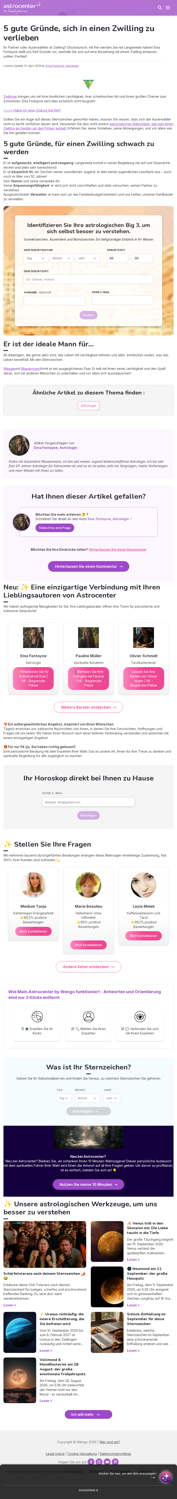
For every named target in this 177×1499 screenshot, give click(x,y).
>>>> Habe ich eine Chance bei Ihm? (32, 110)
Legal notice (55, 1454)
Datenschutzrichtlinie (115, 1454)
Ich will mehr (82, 1414)
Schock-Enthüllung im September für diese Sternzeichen (146, 1319)
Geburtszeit (116, 250)
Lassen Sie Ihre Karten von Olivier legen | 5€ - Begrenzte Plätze (143, 678)
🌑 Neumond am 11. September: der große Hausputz (147, 1273)
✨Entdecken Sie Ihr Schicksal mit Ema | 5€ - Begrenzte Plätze (33, 678)
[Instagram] (99, 1461)
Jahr (107, 1090)
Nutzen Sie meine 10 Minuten (86, 1184)
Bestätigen (88, 815)
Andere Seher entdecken (86, 966)
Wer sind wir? (110, 1442)
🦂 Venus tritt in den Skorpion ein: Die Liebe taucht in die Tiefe (147, 1228)
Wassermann (30, 369)
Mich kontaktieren (33, 931)
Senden (88, 315)
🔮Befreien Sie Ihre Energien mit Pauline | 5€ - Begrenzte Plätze (88, 678)
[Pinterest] (115, 1461)
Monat (80, 1090)
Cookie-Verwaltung (82, 1454)
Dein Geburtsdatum (38, 250)
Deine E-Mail (100, 292)
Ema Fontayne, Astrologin (62, 66)
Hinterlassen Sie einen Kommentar (86, 566)
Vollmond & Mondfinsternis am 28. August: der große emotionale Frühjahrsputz (63, 1367)
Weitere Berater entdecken (86, 707)
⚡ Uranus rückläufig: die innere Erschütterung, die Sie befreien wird (62, 1319)
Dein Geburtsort (36, 271)
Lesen (8, 1305)
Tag (59, 1090)
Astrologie (88, 405)
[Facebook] (91, 1461)
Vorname (37, 292)
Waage (8, 369)
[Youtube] (107, 1461)
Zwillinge (10, 96)
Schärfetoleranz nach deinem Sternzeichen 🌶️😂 (44, 1276)
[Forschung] (160, 7)
